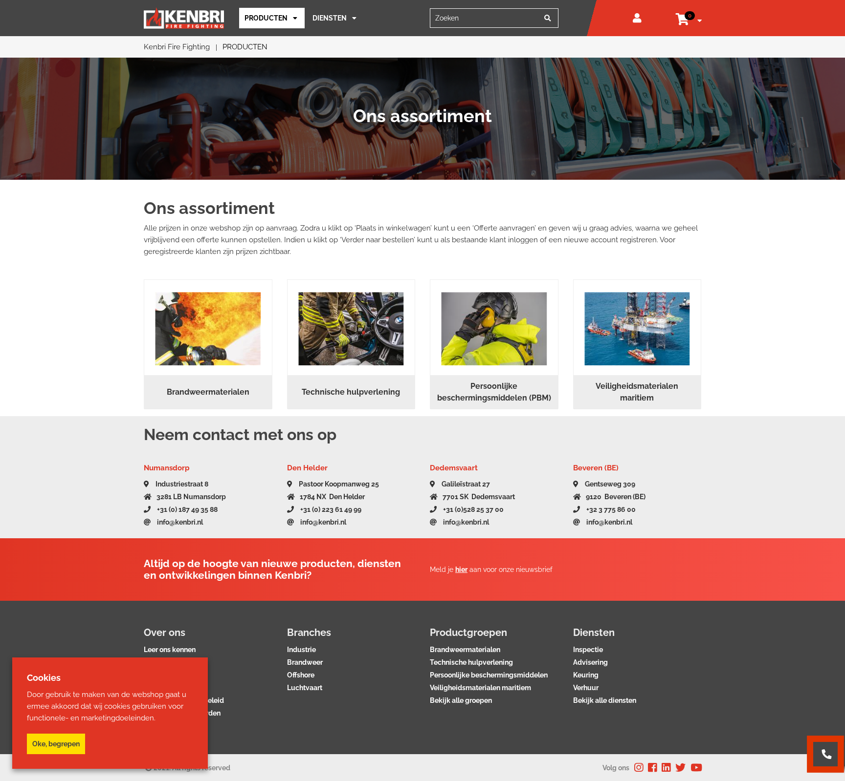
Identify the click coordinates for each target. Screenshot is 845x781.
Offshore (300, 675)
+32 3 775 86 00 (610, 509)
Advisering (590, 662)
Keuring (586, 675)
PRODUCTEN (266, 18)
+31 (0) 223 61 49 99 (330, 509)
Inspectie (588, 650)
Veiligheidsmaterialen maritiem (480, 688)
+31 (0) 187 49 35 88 (187, 509)
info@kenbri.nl (179, 522)
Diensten (329, 18)
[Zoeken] (547, 18)
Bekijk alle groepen (461, 700)
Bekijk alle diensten (604, 700)
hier (461, 569)
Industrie (301, 650)
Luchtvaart (304, 688)
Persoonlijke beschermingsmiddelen (489, 675)
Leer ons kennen (170, 650)
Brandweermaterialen (465, 650)
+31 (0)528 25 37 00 (473, 509)
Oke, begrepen (56, 744)
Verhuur (586, 688)
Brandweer (305, 662)
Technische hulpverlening (471, 662)
